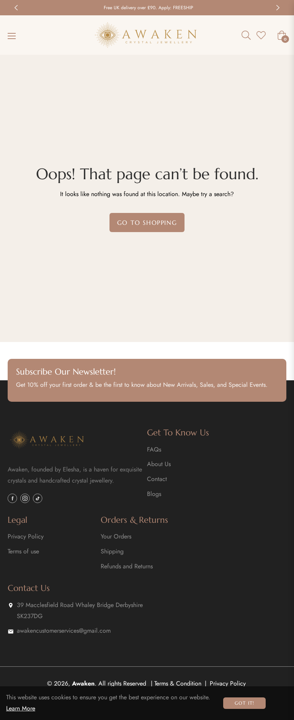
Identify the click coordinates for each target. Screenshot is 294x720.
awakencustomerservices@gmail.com (64, 630)
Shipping (112, 551)
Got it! (244, 703)
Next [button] (278, 7)
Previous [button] (16, 7)
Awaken (83, 683)
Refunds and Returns (127, 566)
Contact (157, 479)
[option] (147, 7)
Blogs (154, 493)
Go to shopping (147, 222)
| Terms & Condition (176, 683)
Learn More (20, 708)
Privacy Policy (26, 536)
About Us (159, 464)
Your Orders (116, 536)
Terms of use (23, 551)
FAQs (154, 449)
